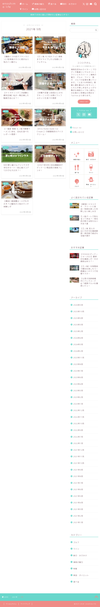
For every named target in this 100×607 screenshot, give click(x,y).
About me (77, 127)
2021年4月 (78, 502)
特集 (75, 568)
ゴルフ (76, 542)
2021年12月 (78, 450)
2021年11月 (78, 456)
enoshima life (9, 5)
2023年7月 (78, 371)
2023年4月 (78, 384)
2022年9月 (78, 430)
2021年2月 (78, 516)
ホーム (25, 4)
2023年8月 (78, 364)
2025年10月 (78, 311)
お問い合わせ (40, 9)
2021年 (14, 597)
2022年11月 (78, 417)
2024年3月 (78, 344)
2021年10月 (78, 463)
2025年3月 (78, 324)
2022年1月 (78, 443)
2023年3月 (78, 390)
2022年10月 (78, 423)
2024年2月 (78, 351)
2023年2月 (78, 397)
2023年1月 (78, 404)
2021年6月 (78, 489)
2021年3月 (78, 509)
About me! (84, 102)
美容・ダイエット (81, 575)
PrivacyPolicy (11, 604)
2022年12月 (78, 410)
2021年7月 (78, 483)
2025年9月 (78, 318)
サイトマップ (25, 604)
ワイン (25, 9)
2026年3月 (78, 305)
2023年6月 (78, 377)
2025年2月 (78, 331)
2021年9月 (78, 470)
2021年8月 (78, 476)
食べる (53, 4)
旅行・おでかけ (69, 4)
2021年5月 (78, 496)
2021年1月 (78, 522)
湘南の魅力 (39, 4)
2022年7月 (78, 437)
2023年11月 (78, 357)
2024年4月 (78, 338)
